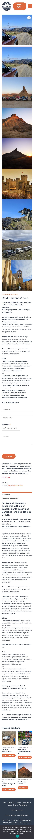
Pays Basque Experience (10, 294)
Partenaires (23, 805)
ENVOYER (9, 456)
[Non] (32, 832)
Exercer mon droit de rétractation (17, 815)
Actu (5, 803)
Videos (18, 803)
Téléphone (6, 425)
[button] (19, 6)
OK (17, 836)
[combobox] (4, 428)
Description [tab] (6, 494)
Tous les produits (17, 810)
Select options (9, 755)
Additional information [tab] (10, 498)
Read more (23, 788)
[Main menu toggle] (30, 6)
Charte (15, 805)
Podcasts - (26, 803)
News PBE (11, 803)
